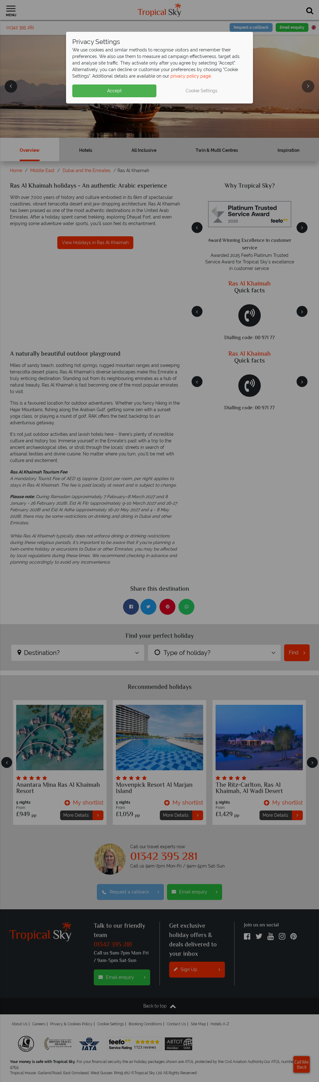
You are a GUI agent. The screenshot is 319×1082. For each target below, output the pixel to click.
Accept (114, 90)
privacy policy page (190, 76)
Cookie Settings (201, 90)
